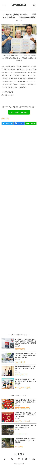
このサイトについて (19, 463)
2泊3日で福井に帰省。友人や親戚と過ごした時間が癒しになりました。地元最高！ (25, 440)
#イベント (17, 387)
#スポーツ (17, 374)
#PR (23, 349)
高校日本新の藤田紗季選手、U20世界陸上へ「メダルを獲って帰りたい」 (25, 368)
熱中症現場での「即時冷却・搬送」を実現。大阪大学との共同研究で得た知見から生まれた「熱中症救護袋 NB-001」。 (25, 342)
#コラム (16, 446)
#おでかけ (17, 408)
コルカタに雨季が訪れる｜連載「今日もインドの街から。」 (25, 426)
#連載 (21, 446)
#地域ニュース (5, 118)
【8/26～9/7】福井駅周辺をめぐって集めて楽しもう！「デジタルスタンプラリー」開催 (25, 414)
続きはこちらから (8, 95)
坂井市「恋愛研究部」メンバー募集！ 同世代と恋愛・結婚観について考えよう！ (25, 381)
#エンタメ (17, 434)
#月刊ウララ (23, 434)
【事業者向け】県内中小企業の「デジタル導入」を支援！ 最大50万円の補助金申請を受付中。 (25, 355)
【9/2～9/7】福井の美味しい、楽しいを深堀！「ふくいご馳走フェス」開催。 (25, 402)
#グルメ (27, 408)
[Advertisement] (19, 208)
